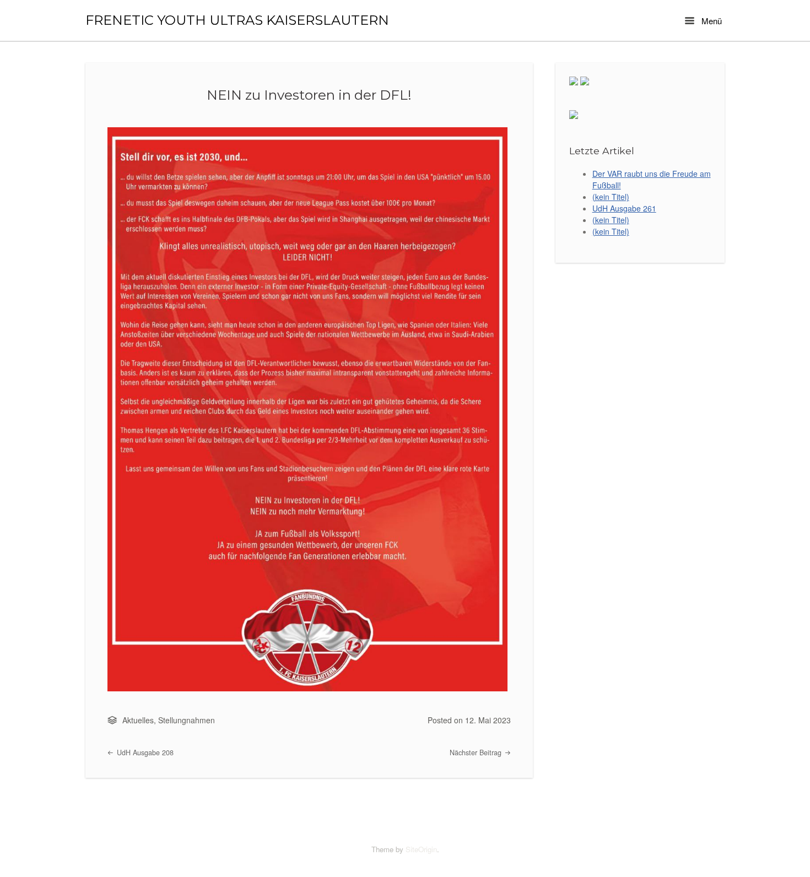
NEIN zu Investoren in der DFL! (309, 94)
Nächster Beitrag (477, 752)
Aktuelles (138, 720)
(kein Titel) (610, 196)
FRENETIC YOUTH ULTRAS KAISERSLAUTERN (237, 20)
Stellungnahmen (186, 720)
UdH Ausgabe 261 (624, 208)
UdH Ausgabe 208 (144, 752)
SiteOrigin (421, 849)
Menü (710, 20)
